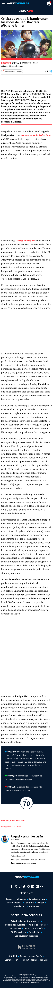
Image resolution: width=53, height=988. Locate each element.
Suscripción (34, 932)
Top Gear (44, 960)
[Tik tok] (24, 886)
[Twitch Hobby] (20, 886)
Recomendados (14, 903)
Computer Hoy (11, 960)
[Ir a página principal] (18, 3)
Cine (19, 827)
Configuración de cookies (26, 936)
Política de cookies (37, 925)
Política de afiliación (34, 928)
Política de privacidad (15, 925)
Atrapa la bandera (25, 240)
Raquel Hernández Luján (13, 66)
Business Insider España (31, 956)
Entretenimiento (8, 827)
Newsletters (19, 906)
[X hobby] (15, 886)
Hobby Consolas (29, 960)
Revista (40, 903)
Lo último (29, 903)
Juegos (9, 899)
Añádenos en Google (13, 71)
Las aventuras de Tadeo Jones (35, 135)
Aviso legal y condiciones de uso (25, 921)
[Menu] (3, 3)
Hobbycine (24, 10)
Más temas (34, 906)
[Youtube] (41, 886)
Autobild (13, 956)
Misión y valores (18, 932)
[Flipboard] (37, 886)
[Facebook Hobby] (11, 886)
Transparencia (14, 928)
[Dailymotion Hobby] (32, 886)
